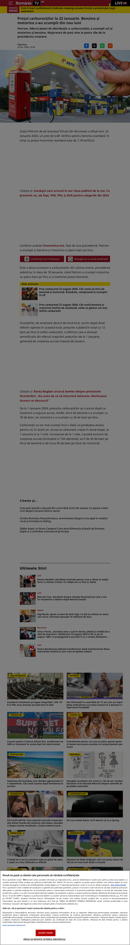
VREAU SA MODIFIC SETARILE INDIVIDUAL (44, 939)
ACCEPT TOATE (45, 932)
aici (117, 895)
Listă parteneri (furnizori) (14, 925)
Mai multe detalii (118, 885)
